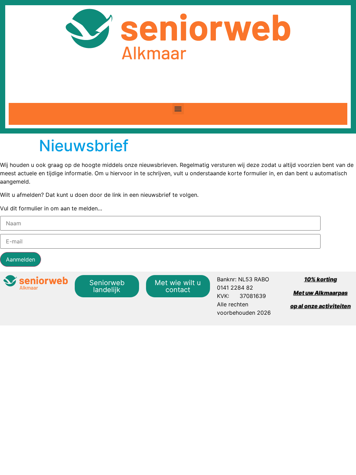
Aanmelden (20, 259)
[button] (178, 108)
